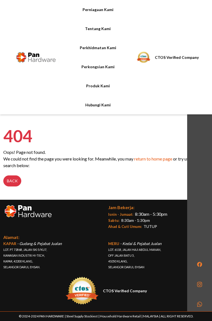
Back (12, 180)
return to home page (153, 158)
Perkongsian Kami (98, 66)
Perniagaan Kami (98, 9)
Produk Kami (98, 85)
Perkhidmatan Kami (98, 47)
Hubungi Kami (98, 104)
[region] (199, 156)
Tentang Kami (98, 28)
